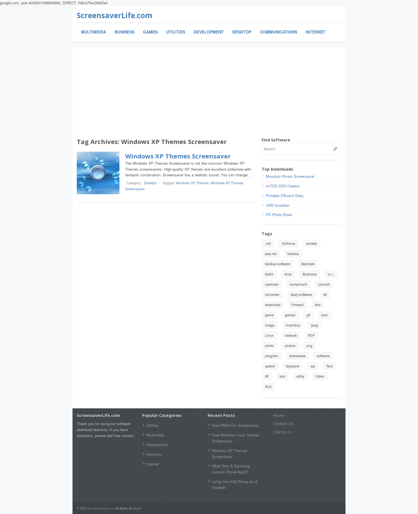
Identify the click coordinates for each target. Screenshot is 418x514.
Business (124, 32)
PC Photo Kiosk (279, 214)
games (290, 314)
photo (269, 345)
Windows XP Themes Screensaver (178, 156)
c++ (331, 273)
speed (270, 365)
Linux (269, 335)
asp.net (270, 253)
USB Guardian (277, 205)
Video (319, 376)
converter (272, 294)
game (269, 314)
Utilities (175, 32)
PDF (311, 335)
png (310, 345)
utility (300, 376)
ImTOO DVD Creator (282, 186)
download (272, 304)
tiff (266, 376)
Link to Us (282, 432)
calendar (272, 284)
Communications (278, 32)
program (271, 355)
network (291, 335)
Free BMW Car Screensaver (235, 425)
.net (268, 243)
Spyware (292, 365)
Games (150, 32)
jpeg (314, 325)
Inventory (293, 325)
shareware (297, 355)
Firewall (297, 304)
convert (324, 284)
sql (313, 365)
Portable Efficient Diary (285, 195)
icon (324, 314)
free (318, 304)
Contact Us (283, 423)
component (298, 284)
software (323, 355)
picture (290, 345)
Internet (316, 32)
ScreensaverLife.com (114, 15)
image (270, 325)
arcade (311, 243)
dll (325, 294)
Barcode (307, 263)
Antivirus (288, 243)
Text (329, 365)
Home (278, 415)
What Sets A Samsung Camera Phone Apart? (231, 469)
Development (209, 32)
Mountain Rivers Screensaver (290, 176)
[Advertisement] (209, 94)
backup (293, 253)
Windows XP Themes (192, 182)
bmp (288, 273)
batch (269, 273)
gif (308, 314)
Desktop (241, 32)
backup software (277, 263)
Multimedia (93, 32)
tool (282, 376)
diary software (301, 294)
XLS (268, 386)
